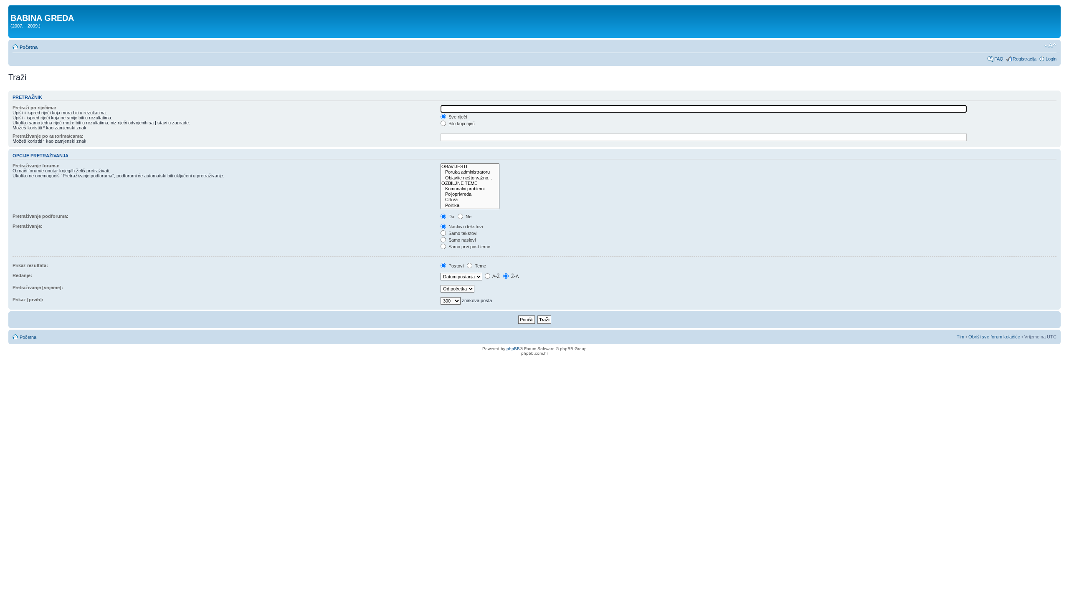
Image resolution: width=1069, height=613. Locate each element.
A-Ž (495, 276)
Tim (960, 336)
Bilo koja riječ (461, 123)
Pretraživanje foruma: (36, 165)
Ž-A (514, 276)
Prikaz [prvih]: (28, 299)
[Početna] (15, 9)
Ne (467, 216)
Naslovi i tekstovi (465, 226)
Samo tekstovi (462, 233)
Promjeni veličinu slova (1050, 45)
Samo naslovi (461, 239)
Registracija (1024, 58)
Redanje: (22, 275)
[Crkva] (470, 199)
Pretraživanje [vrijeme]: (38, 287)
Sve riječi (457, 116)
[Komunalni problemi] (470, 189)
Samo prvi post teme (468, 246)
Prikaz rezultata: (30, 265)
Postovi (455, 265)
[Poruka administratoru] (470, 172)
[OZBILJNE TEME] (470, 183)
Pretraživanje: (28, 226)
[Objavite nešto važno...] (470, 178)
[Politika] (470, 205)
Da (450, 216)
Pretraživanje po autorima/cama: (48, 136)
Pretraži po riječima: (34, 107)
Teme (480, 265)
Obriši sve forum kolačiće (994, 336)
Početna (29, 47)
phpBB (513, 348)
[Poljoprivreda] (470, 194)
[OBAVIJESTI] (470, 166)
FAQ (998, 58)
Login (1051, 58)
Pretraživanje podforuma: (40, 216)
